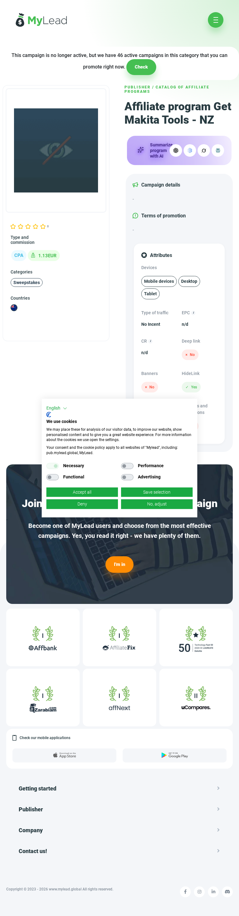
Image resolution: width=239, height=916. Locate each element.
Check (141, 67)
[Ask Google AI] (190, 150)
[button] (56, 408)
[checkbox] (52, 466)
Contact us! (33, 851)
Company (31, 830)
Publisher (137, 87)
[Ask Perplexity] (218, 150)
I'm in (119, 564)
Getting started (37, 788)
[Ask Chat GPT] (176, 150)
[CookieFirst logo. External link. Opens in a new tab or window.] (48, 414)
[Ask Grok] (204, 150)
